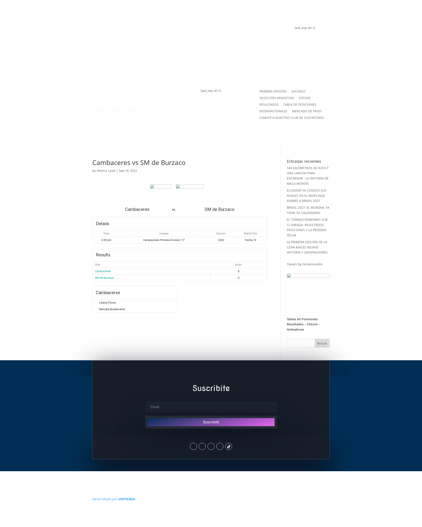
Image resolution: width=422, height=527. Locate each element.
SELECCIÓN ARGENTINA (276, 98)
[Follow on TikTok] (228, 446)
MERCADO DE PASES (307, 111)
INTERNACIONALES (273, 111)
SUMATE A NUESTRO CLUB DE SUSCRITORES (291, 118)
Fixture (312, 324)
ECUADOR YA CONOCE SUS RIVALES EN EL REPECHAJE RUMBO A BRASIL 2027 (306, 195)
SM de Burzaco (104, 277)
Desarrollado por (113, 499)
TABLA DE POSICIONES (183, 31)
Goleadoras (295, 329)
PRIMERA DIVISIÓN (273, 91)
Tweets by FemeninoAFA (304, 264)
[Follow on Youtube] (219, 446)
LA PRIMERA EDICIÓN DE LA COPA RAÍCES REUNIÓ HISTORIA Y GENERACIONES (307, 247)
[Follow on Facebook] (211, 446)
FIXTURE (168, 48)
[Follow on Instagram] (202, 446)
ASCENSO (298, 91)
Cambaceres (103, 271)
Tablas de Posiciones (302, 319)
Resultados (295, 324)
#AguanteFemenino (180, 66)
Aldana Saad (106, 170)
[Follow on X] (193, 446)
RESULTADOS (268, 105)
